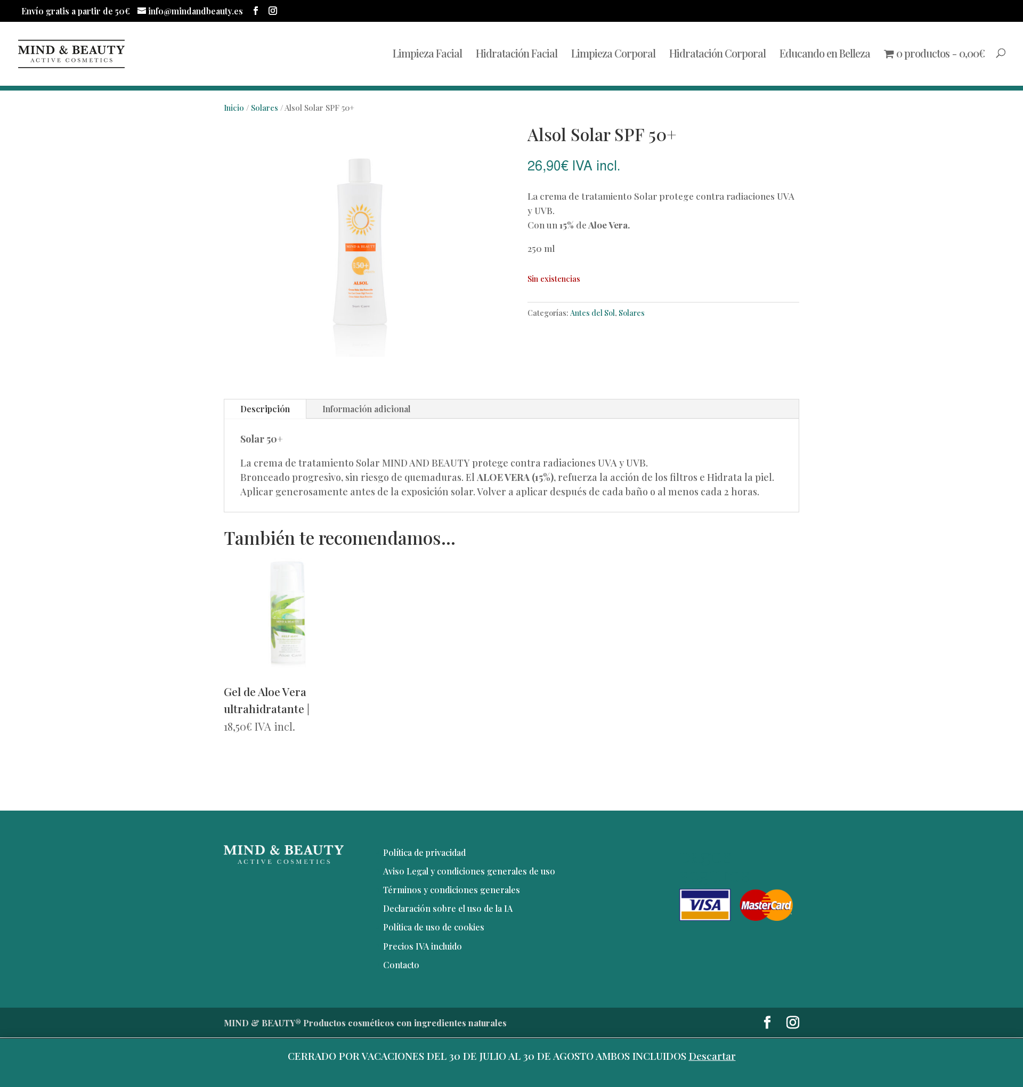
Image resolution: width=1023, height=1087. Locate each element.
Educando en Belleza (825, 55)
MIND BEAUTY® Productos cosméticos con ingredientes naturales (365, 1022)
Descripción (265, 408)
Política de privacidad (424, 852)
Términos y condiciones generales (451, 889)
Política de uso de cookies (433, 927)
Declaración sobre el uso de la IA (448, 908)
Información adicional (366, 408)
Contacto (401, 964)
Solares (264, 107)
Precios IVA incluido (422, 946)
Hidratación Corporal (717, 55)
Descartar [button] (712, 1056)
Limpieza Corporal (613, 55)
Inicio (234, 107)
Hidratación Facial (516, 55)
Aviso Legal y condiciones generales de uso (469, 871)
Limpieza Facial (427, 55)
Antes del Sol (592, 313)
